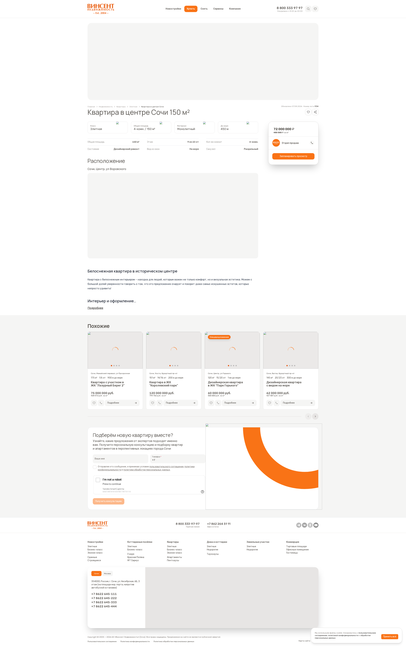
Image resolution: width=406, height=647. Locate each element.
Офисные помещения (297, 549)
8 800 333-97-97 (188, 523)
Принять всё (389, 636)
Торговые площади (296, 546)
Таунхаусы (213, 554)
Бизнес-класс (95, 549)
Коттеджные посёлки (139, 542)
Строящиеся (94, 560)
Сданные (92, 557)
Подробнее (95, 308)
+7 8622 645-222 (104, 598)
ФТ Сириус (133, 560)
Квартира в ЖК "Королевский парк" (163, 384)
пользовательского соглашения (166, 466)
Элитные (92, 546)
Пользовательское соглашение (102, 641)
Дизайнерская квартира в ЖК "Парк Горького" (225, 384)
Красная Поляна (135, 557)
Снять (204, 8)
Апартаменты (174, 557)
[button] (315, 9)
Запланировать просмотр (293, 156)
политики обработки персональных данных (147, 469)
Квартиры (121, 107)
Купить (191, 8)
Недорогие (212, 549)
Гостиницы (292, 552)
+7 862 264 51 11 (218, 523)
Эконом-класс (95, 552)
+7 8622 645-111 (104, 594)
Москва (107, 573)
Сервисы (218, 8)
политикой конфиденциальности (343, 635)
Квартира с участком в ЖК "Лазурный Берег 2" (107, 384)
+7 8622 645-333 (104, 602)
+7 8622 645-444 (104, 606)
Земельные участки (258, 542)
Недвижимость (106, 107)
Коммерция (292, 542)
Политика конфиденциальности (135, 641)
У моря (130, 554)
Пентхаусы (173, 560)
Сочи (96, 573)
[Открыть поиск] (308, 9)
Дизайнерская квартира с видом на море (283, 384)
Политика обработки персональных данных (174, 641)
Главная (91, 107)
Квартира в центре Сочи (152, 107)
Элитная (133, 107)
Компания (235, 8)
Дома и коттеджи (217, 542)
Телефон (156, 457)
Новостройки (173, 8)
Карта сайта (304, 641)
